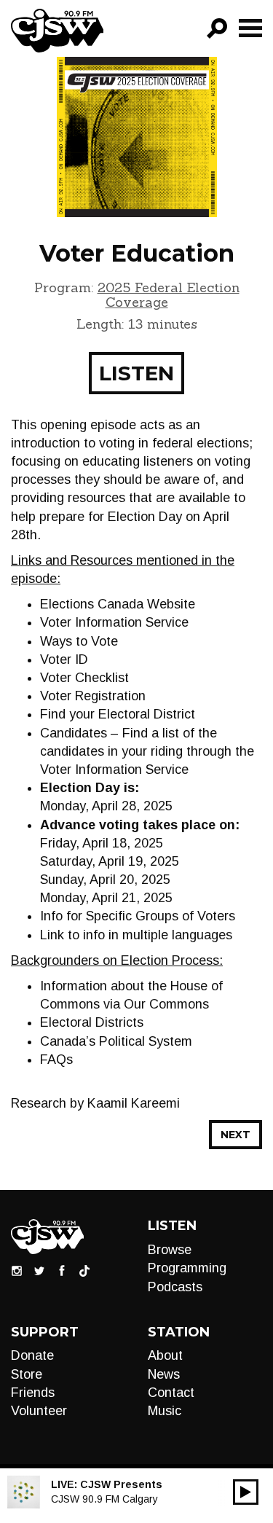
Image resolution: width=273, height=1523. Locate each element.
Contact (171, 1392)
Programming (187, 1268)
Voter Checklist (84, 677)
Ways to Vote (79, 641)
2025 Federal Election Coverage (169, 294)
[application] (246, 1492)
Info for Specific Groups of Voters (137, 916)
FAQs (56, 1059)
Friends (33, 1392)
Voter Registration (93, 696)
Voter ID (64, 659)
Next (235, 1134)
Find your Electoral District (117, 714)
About (165, 1355)
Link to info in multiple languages (136, 935)
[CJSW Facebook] (62, 1270)
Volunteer (39, 1410)
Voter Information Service (114, 622)
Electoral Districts (91, 1022)
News (164, 1374)
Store (26, 1374)
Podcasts (175, 1287)
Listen (136, 373)
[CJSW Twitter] (39, 1270)
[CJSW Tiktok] (84, 1270)
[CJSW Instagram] (17, 1270)
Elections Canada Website (117, 604)
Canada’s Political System (116, 1041)
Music (164, 1410)
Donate (32, 1355)
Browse (169, 1249)
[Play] (245, 1492)
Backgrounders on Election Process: (117, 960)
